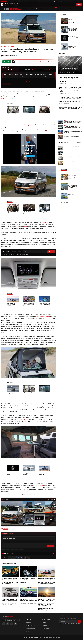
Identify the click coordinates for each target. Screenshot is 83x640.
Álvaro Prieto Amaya (10, 55)
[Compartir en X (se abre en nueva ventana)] (13, 61)
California (16, 238)
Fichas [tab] (47, 69)
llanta (25, 226)
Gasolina (70, 8)
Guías (45, 8)
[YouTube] (15, 623)
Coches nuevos (60, 8)
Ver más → (80, 116)
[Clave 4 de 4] (31, 81)
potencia (32, 407)
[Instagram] (11, 623)
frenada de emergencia (43, 316)
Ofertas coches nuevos (30, 625)
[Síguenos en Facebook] (18, 557)
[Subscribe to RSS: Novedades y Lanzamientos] (16, 46)
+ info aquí (74, 625)
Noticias (25, 8)
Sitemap (27, 631)
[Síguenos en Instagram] (25, 557)
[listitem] (12, 513)
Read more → (79, 142)
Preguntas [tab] (28, 69)
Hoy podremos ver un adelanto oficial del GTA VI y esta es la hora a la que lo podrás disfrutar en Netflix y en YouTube (70, 108)
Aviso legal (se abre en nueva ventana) (22, 254)
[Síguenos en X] (21, 557)
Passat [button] (48, 131)
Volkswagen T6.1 (28, 125)
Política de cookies (46, 628)
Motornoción (34, 8)
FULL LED (45, 222)
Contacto (44, 622)
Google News (13, 557)
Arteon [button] (40, 131)
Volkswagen (11, 93)
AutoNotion (79, 8)
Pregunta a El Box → (7, 83)
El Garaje (53, 8)
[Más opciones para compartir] (16, 61)
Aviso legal (44, 625)
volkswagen (5, 528)
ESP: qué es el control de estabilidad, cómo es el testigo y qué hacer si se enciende (28, 600)
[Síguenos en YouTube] (28, 557)
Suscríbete (51, 251)
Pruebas (41, 8)
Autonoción (26, 637)
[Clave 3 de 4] (29, 81)
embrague (26, 419)
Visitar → (53, 553)
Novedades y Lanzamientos (8, 46)
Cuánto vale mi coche (30, 628)
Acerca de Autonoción (46, 619)
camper (42, 485)
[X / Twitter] (7, 623)
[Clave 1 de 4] (26, 81)
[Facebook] (3, 623)
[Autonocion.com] (12, 8)
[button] (51, 499)
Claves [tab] (10, 69)
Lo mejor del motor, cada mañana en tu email (12, 251)
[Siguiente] (54, 81)
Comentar (50, 546)
